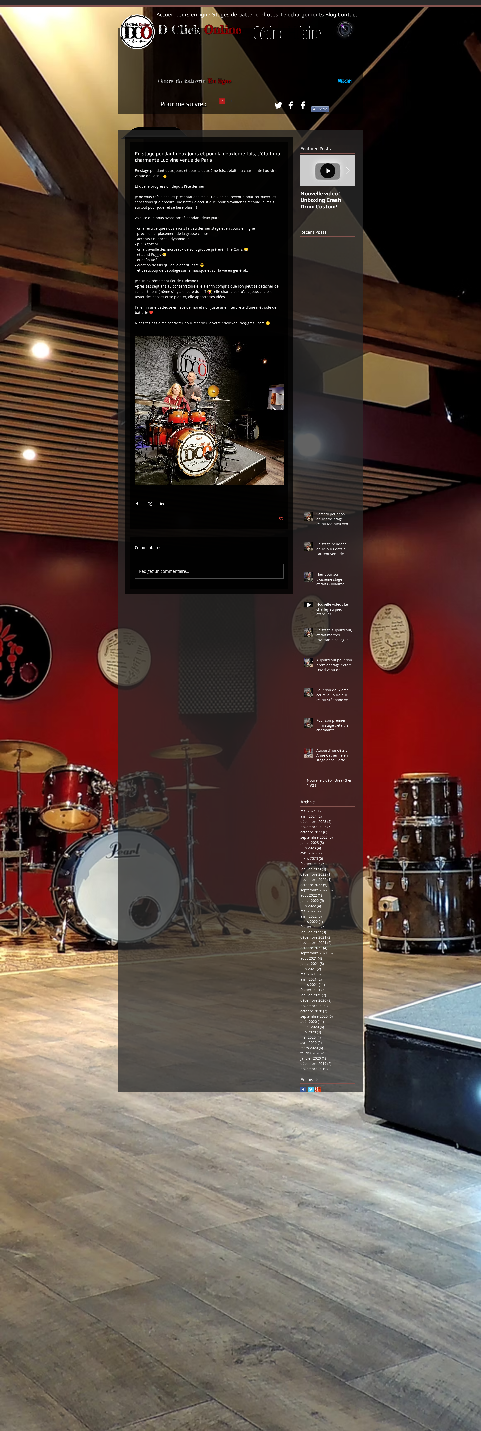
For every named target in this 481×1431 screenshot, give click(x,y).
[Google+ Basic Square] (318, 1089)
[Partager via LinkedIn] (161, 503)
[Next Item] (347, 171)
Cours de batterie (183, 81)
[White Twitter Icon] (278, 105)
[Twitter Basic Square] (311, 1089)
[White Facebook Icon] (290, 105)
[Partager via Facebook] (137, 503)
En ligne (219, 81)
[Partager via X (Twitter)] (149, 503)
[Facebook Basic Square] (303, 1089)
